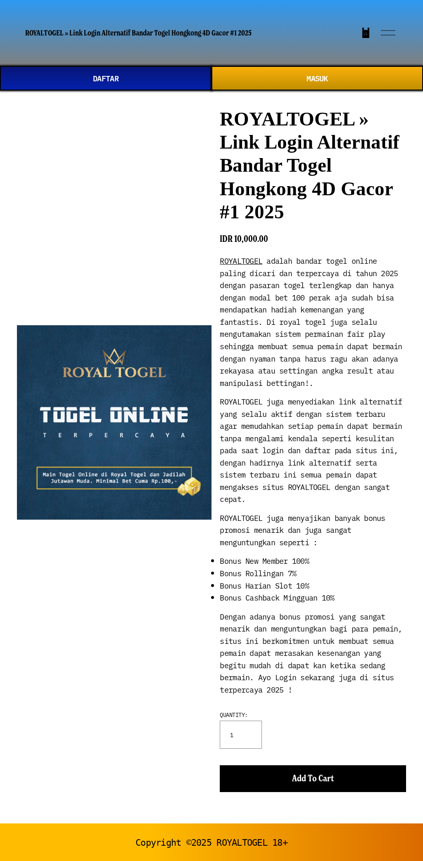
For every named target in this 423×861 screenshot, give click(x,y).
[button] (313, 778)
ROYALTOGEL (241, 260)
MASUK (317, 78)
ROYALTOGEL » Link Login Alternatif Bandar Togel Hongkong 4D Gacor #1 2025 (138, 33)
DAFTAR (106, 78)
